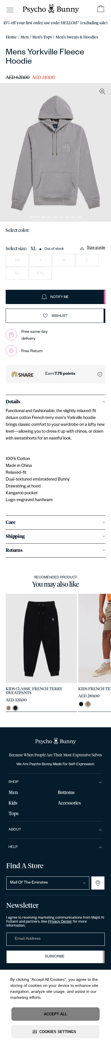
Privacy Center (60, 922)
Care (10, 522)
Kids (13, 803)
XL (17, 273)
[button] (55, 1031)
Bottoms (66, 792)
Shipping (15, 536)
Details (13, 402)
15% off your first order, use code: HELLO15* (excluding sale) (55, 23)
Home (11, 37)
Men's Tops (42, 37)
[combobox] (48, 883)
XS (17, 260)
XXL (40, 273)
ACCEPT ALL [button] (55, 1014)
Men (24, 37)
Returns (14, 550)
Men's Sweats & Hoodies (77, 37)
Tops (13, 813)
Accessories (69, 803)
